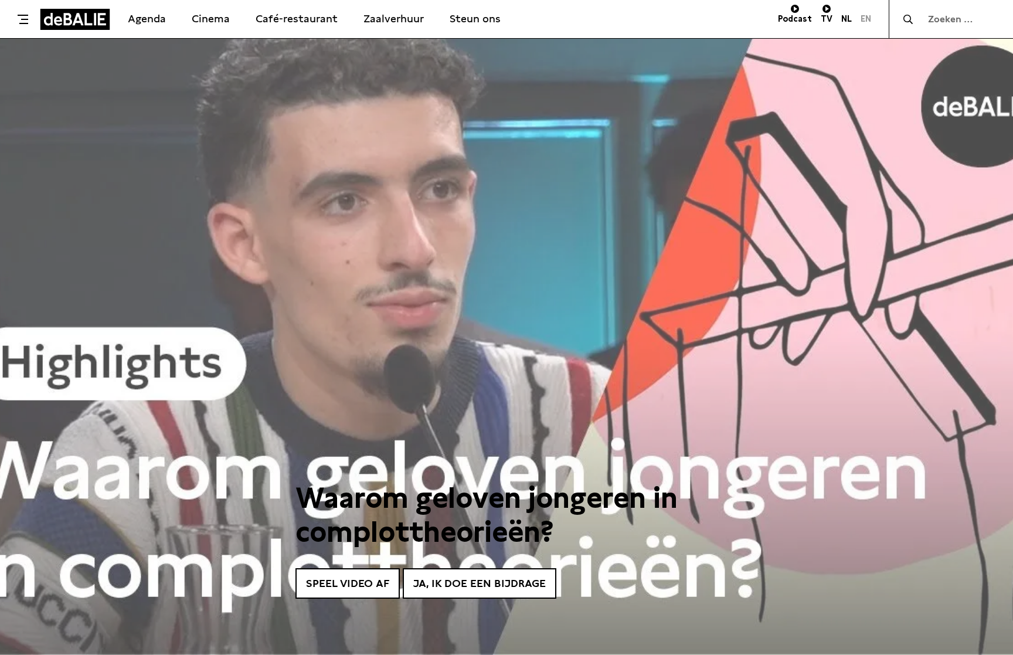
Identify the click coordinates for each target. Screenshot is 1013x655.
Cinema (211, 18)
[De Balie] (75, 19)
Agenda (147, 18)
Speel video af (347, 583)
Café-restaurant (297, 18)
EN (866, 18)
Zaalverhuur (393, 18)
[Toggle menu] (23, 19)
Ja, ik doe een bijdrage (479, 583)
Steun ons (475, 18)
